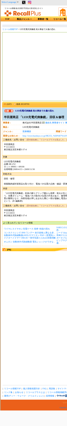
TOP (7, 19)
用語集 (52, 389)
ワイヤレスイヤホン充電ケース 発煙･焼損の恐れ (27, 229)
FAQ (44, 389)
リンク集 (8, 392)
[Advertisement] (33, 67)
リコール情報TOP (10, 29)
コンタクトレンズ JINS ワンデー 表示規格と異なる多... (29, 233)
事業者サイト (58, 123)
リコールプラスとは (35, 392)
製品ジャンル (24, 19)
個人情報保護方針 (31, 389)
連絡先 (48, 123)
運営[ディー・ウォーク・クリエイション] (23, 396)
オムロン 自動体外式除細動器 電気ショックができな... (29, 242)
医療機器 (27, 131)
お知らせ (19, 392)
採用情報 (50, 396)
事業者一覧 (43, 19)
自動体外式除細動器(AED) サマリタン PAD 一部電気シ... (30, 235)
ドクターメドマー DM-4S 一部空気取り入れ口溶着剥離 (30, 238)
